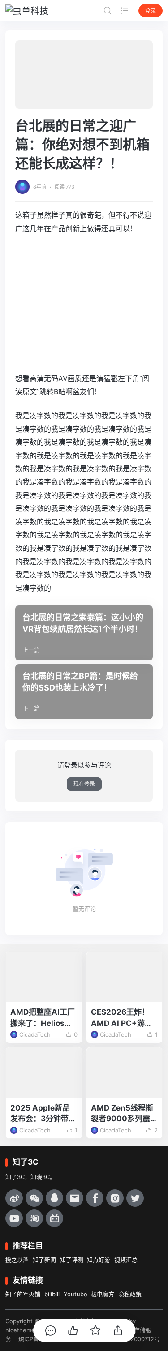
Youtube (75, 1294)
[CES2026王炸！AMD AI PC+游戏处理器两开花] (124, 977)
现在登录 (84, 784)
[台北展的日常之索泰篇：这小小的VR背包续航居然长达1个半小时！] (84, 632)
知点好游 (98, 1259)
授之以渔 (17, 1259)
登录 (150, 10)
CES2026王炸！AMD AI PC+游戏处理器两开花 (121, 1018)
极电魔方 (102, 1294)
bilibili (52, 1294)
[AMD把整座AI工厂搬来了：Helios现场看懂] (44, 977)
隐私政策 (130, 1294)
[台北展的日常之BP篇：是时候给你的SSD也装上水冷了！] (84, 691)
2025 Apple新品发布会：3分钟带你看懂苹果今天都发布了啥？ (43, 1113)
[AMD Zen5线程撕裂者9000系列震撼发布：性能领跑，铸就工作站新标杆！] (124, 1072)
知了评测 (71, 1259)
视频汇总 (126, 1259)
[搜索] (107, 10)
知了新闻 (44, 1259)
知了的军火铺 (22, 1294)
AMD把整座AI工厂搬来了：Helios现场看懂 (42, 1018)
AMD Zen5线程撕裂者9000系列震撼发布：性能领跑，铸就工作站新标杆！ (124, 1113)
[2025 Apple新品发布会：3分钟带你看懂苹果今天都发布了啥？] (44, 1072)
